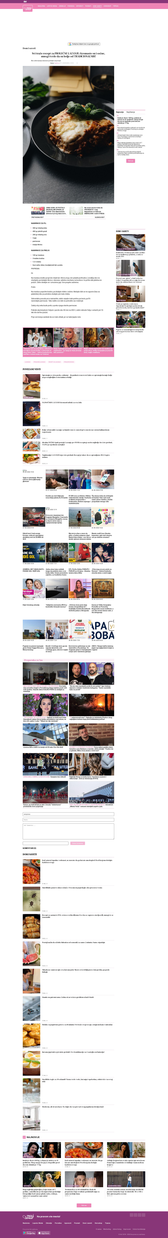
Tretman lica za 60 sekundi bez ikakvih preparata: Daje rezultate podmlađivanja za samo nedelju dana (130, 153)
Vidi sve (130, 161)
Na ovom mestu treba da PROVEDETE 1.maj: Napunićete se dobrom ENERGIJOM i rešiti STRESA (94, 211)
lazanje (27, 362)
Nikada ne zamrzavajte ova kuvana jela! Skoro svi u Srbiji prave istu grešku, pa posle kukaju (76, 971)
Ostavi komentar (77, 843)
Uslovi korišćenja (139, 1229)
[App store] (43, 1233)
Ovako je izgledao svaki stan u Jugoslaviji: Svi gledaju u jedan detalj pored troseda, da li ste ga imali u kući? (130, 306)
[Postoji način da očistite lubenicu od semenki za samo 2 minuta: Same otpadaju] (31, 953)
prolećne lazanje (39, 362)
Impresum (127, 1229)
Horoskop (107, 6)
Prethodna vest (38, 217)
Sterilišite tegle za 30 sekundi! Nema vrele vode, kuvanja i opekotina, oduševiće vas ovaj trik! (77, 1080)
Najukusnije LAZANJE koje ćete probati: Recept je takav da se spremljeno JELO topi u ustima (75, 456)
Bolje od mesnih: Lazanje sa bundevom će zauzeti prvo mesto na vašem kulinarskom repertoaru (75, 431)
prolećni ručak (69, 362)
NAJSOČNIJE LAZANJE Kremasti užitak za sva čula (62, 402)
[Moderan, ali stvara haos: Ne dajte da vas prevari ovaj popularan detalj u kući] (31, 1118)
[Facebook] (131, 1215)
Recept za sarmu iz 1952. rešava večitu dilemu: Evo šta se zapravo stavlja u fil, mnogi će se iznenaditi (77, 916)
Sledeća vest (100, 217)
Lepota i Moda (52, 6)
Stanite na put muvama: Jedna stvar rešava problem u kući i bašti (68, 997)
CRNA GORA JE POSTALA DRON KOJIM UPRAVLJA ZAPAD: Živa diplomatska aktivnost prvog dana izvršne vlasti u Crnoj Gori (56, 211)
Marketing (107, 1229)
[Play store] (29, 1233)
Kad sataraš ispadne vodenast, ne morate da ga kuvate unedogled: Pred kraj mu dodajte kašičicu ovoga (77, 861)
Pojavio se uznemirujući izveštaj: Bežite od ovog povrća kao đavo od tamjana (130, 331)
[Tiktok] (143, 1215)
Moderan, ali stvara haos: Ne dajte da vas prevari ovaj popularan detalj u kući (73, 1107)
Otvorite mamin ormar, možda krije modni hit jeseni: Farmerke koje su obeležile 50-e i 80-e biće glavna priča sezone (125, 1191)
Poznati (88, 6)
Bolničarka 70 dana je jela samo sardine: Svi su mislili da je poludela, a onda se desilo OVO (130, 254)
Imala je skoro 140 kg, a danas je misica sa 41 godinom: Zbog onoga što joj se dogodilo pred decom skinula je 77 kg (130, 120)
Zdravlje (62, 6)
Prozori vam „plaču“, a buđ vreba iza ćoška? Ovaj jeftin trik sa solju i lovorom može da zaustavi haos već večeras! (130, 280)
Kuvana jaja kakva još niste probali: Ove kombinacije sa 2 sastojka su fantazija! (73, 1052)
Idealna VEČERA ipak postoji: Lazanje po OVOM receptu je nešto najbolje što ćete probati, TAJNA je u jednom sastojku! (77, 443)
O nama (98, 1229)
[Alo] (25, 1)
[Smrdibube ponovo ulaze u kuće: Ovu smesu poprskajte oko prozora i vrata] (31, 899)
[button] (80, 63)
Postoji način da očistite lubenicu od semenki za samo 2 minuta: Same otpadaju (73, 942)
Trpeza (115, 6)
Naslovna (41, 6)
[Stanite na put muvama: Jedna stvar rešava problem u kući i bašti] (31, 1008)
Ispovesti (79, 6)
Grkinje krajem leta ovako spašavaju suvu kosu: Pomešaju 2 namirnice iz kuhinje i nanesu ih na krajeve (130, 136)
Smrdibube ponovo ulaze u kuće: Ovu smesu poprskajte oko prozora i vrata (72, 887)
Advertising (117, 1229)
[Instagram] (135, 1215)
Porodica (71, 6)
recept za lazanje (55, 362)
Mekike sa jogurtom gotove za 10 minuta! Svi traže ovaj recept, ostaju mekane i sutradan (77, 1024)
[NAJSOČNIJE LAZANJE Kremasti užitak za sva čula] (31, 413)
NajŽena (57, 63)
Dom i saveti (97, 6)
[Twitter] (139, 1215)
